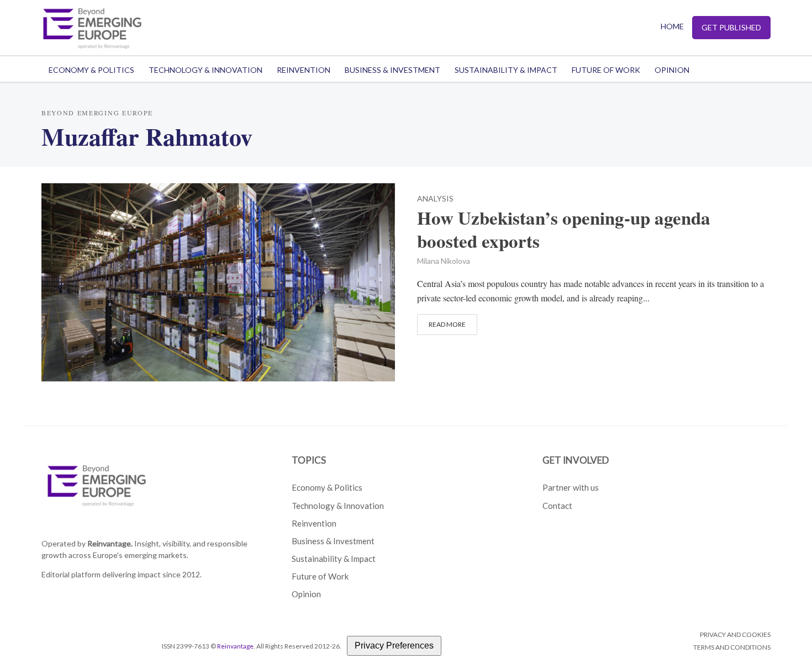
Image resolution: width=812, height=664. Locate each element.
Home (672, 26)
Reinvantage (235, 646)
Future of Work (606, 70)
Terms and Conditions (732, 647)
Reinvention (303, 70)
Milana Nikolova (443, 260)
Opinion (672, 70)
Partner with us (570, 487)
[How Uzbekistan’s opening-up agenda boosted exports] (218, 280)
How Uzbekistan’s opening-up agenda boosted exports (563, 229)
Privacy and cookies (735, 634)
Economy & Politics (91, 70)
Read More (447, 324)
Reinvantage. (110, 543)
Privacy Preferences (394, 645)
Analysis (435, 199)
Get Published (731, 27)
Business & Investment (392, 70)
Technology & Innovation (205, 70)
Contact (557, 506)
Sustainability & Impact (506, 70)
